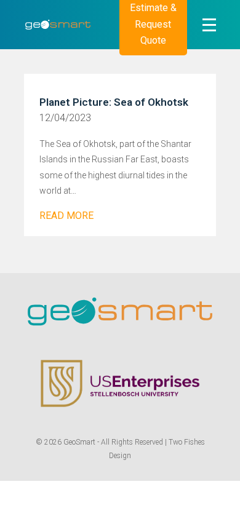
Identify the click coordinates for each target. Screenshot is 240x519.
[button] (209, 24)
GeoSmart (79, 442)
